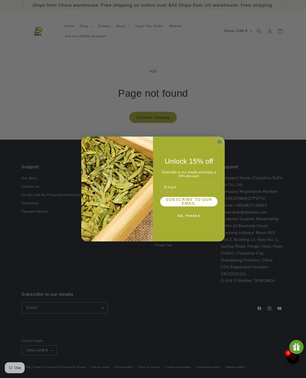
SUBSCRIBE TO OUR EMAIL (189, 201)
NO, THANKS (189, 216)
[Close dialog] (219, 142)
